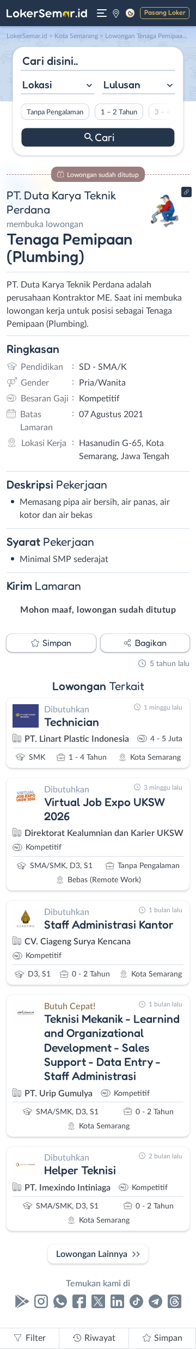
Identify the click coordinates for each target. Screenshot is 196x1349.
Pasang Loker (165, 12)
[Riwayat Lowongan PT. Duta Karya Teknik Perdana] (164, 229)
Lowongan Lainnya (91, 1254)
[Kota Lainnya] (116, 13)
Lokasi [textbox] (37, 84)
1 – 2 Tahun (119, 112)
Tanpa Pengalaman (55, 112)
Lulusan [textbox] (121, 84)
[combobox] (57, 85)
